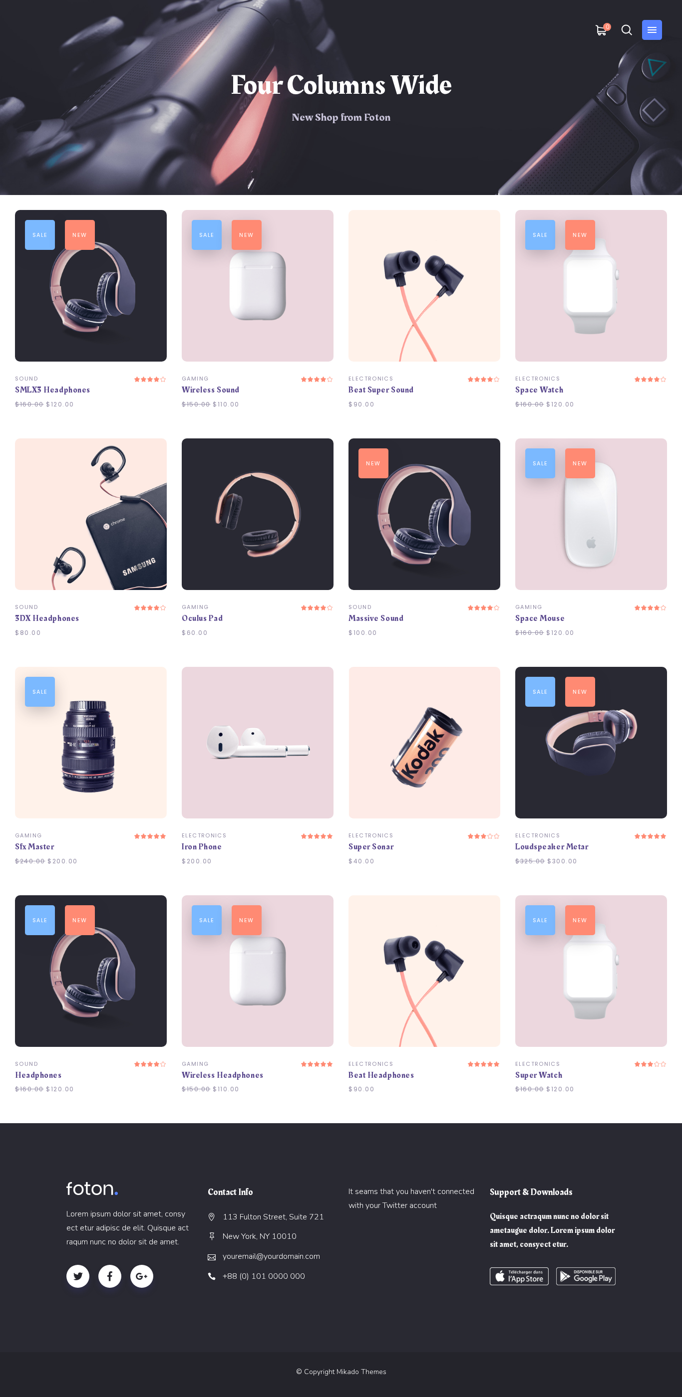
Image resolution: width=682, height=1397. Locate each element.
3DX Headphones (47, 618)
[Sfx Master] (91, 742)
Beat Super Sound (381, 390)
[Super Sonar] (424, 742)
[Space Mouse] (591, 514)
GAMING (195, 379)
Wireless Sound (211, 390)
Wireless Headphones (223, 1075)
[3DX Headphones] (91, 514)
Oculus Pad (202, 618)
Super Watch (538, 1075)
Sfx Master (34, 847)
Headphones (38, 1075)
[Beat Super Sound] (424, 286)
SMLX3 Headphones (52, 390)
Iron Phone (202, 847)
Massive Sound (375, 618)
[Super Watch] (591, 971)
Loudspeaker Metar (552, 847)
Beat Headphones (381, 1075)
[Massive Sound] (424, 514)
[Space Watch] (591, 286)
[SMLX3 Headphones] (91, 286)
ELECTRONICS (370, 379)
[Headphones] (91, 971)
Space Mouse (540, 618)
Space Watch (539, 390)
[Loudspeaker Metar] (591, 742)
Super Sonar (370, 847)
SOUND (26, 379)
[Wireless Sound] (258, 286)
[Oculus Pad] (258, 514)
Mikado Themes (361, 1372)
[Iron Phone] (258, 742)
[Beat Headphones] (424, 971)
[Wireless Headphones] (258, 971)
